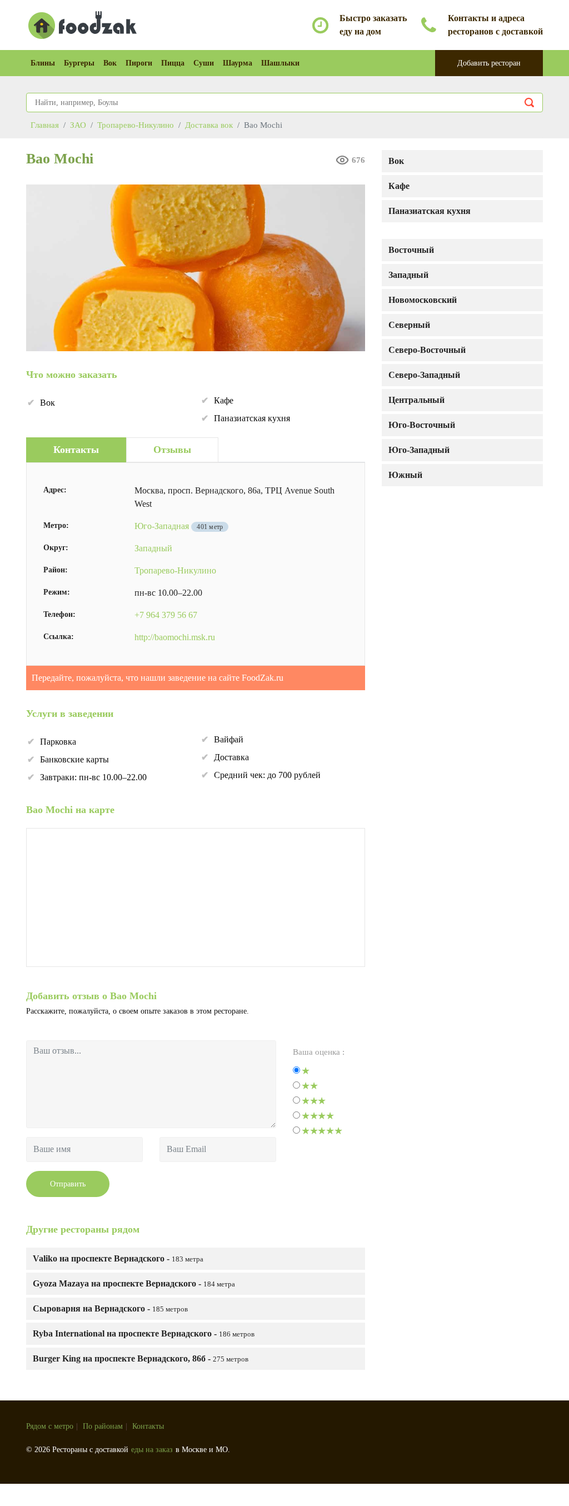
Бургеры (79, 63)
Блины (43, 63)
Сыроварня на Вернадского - (110, 1308)
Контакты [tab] (76, 449)
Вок (110, 63)
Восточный (411, 250)
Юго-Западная (161, 526)
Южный (405, 475)
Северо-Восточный (427, 350)
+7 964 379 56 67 (165, 615)
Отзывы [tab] (172, 449)
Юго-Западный (419, 450)
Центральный (416, 400)
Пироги (139, 63)
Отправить (68, 1184)
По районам (103, 1426)
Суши (203, 63)
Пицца (172, 63)
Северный (409, 325)
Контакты (148, 1426)
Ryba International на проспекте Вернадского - (143, 1333)
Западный (408, 275)
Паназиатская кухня (429, 211)
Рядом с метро (49, 1426)
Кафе (399, 186)
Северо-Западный (424, 375)
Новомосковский (422, 300)
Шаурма (237, 63)
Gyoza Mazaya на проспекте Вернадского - (134, 1283)
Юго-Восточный (421, 425)
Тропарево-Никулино (175, 570)
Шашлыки (280, 63)
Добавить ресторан (489, 63)
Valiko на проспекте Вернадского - (118, 1258)
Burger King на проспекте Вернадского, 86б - (140, 1358)
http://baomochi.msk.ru (174, 637)
